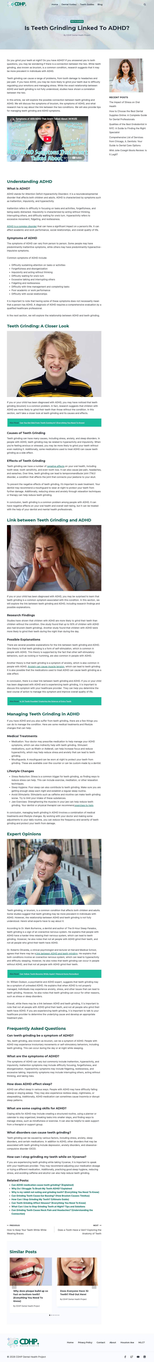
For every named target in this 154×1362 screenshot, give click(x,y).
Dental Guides (68, 4)
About (113, 1342)
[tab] (49, 1315)
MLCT (141, 1342)
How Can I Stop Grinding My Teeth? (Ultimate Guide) (40, 1199)
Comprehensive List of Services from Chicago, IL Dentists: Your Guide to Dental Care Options (126, 141)
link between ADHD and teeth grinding (57, 953)
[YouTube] (138, 1356)
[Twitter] (131, 1356)
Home (55, 4)
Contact (101, 1342)
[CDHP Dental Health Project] (17, 4)
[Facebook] (125, 1356)
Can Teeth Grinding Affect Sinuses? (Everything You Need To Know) (48, 1203)
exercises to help (83, 805)
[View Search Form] (145, 4)
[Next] (94, 1285)
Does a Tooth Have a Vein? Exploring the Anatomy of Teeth (79, 1229)
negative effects (55, 466)
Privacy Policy (85, 1342)
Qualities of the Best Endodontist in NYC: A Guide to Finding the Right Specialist (128, 128)
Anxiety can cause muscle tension (46, 666)
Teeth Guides (87, 4)
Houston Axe (127, 1342)
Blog (100, 4)
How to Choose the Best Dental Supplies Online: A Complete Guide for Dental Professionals (128, 115)
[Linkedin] (144, 1356)
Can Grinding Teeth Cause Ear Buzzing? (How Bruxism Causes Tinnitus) (50, 1195)
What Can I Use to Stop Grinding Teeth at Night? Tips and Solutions (48, 1206)
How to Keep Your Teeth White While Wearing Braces (26, 1229)
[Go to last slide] (14, 1285)
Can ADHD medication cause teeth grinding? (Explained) (42, 1185)
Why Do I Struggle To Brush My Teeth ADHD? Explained (41, 1188)
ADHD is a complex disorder (22, 226)
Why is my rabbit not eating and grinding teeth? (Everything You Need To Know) (55, 1192)
